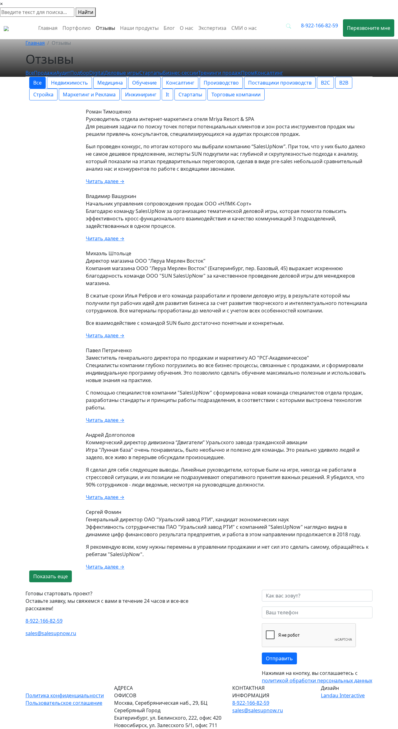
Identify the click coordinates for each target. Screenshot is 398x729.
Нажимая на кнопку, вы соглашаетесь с (317, 677)
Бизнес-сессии (180, 72)
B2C (325, 82)
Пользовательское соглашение (63, 702)
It (167, 94)
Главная (48, 28)
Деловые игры (121, 72)
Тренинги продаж (219, 72)
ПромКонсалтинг (262, 72)
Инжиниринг (140, 94)
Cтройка (43, 94)
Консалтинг (180, 82)
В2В (343, 82)
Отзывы (105, 28)
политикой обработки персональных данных (317, 680)
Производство (221, 82)
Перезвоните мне (368, 28)
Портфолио (76, 28)
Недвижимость (69, 82)
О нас (186, 28)
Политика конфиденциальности (64, 695)
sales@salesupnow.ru (50, 633)
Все (29, 72)
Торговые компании (236, 94)
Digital (96, 72)
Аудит (63, 72)
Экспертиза (212, 28)
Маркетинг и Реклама (89, 94)
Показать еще (50, 576)
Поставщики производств (280, 82)
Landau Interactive (343, 695)
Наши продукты (139, 28)
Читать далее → (105, 181)
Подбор (79, 72)
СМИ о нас (244, 28)
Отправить (279, 658)
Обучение (144, 82)
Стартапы (151, 72)
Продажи (45, 72)
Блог (169, 28)
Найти (85, 12)
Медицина (110, 82)
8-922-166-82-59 (319, 25)
